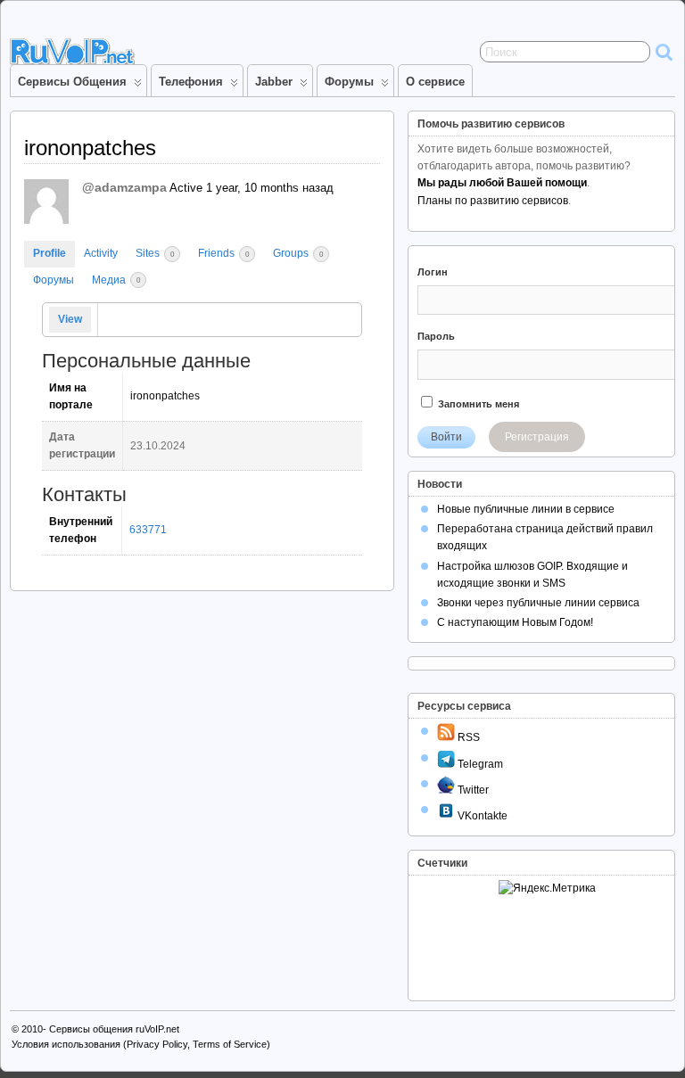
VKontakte (481, 816)
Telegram (479, 764)
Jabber (274, 81)
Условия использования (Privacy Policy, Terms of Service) (141, 1044)
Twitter (472, 790)
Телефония (191, 81)
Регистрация (537, 437)
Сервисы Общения (72, 81)
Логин (432, 272)
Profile (49, 253)
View (70, 319)
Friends (223, 253)
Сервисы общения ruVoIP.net (114, 1029)
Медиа (116, 280)
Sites (155, 253)
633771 (148, 529)
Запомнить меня (477, 404)
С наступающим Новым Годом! (515, 622)
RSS (467, 737)
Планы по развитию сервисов (492, 200)
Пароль (436, 336)
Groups (298, 253)
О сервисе (435, 81)
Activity (101, 253)
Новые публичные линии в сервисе (526, 509)
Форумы (349, 81)
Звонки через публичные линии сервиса (538, 603)
